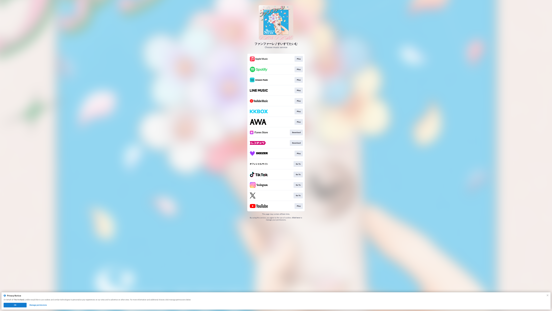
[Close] (547, 295)
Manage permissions (38, 305)
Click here (296, 218)
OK (15, 305)
